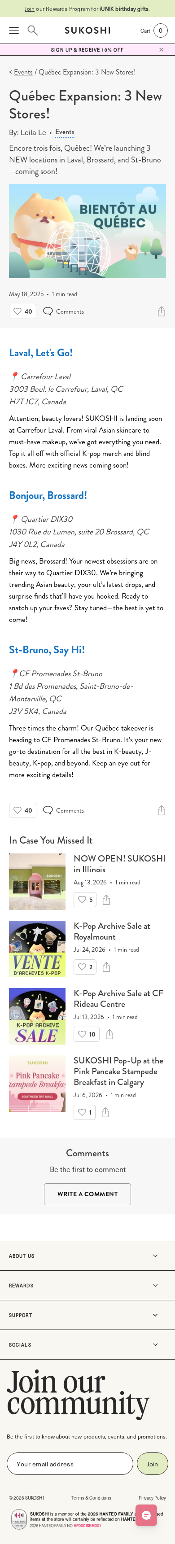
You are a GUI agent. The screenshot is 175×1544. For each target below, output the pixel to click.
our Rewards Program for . (87, 8)
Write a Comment (87, 1194)
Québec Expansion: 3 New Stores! (87, 72)
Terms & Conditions (91, 1497)
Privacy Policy (152, 1497)
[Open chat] (146, 1515)
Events (64, 132)
